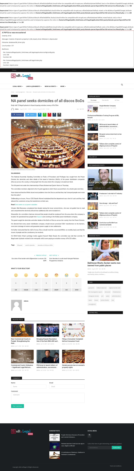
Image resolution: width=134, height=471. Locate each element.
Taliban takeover (101, 288)
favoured (107, 292)
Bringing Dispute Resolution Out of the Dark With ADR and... (48, 340)
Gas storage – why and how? (108, 203)
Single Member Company (107, 106)
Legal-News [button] (17, 86)
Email (51, 383)
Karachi (39, 217)
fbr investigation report (95, 292)
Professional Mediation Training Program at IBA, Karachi (103, 116)
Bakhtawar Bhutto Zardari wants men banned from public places (104, 264)
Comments (17, 378)
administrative (116, 296)
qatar (90, 300)
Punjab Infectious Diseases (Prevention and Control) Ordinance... (72, 436)
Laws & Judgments (20, 92)
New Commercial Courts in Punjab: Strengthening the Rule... (20, 341)
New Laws (28, 92)
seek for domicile (30, 245)
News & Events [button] (50, 86)
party (107, 296)
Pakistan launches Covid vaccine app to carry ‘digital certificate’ (72, 445)
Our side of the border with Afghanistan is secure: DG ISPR (29, 260)
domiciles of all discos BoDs (45, 245)
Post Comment (17, 406)
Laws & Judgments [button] (33, 86)
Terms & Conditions (115, 466)
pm (102, 296)
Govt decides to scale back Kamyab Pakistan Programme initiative (64, 260)
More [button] (62, 86)
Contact (14, 70)
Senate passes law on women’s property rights (73, 366)
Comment (14, 391)
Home (12, 92)
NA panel (19, 245)
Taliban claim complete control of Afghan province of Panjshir (110, 145)
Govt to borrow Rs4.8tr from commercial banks (108, 224)
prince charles (105, 300)
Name (13, 383)
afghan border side (114, 288)
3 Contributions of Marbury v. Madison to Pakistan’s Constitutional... (73, 453)
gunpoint (91, 288)
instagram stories (94, 296)
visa (113, 300)
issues (96, 300)
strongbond (92, 304)
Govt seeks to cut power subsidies (26, 204)
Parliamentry (116, 292)
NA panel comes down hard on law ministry (110, 135)
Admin (17, 109)
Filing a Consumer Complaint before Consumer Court (72, 340)
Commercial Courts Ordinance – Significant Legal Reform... (22, 366)
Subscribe (116, 447)
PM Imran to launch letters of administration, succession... (47, 366)
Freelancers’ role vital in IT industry (110, 193)
